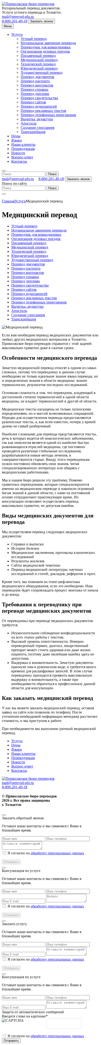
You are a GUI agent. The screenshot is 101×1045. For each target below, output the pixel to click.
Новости (18, 153)
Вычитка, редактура (37, 119)
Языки (16, 140)
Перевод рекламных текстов (43, 111)
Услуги (17, 34)
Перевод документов (37, 77)
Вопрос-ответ (22, 157)
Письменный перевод (38, 56)
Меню (8, 26)
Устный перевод (34, 39)
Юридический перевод (39, 68)
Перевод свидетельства (39, 98)
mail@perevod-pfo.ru (18, 17)
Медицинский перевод (39, 60)
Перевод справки (34, 89)
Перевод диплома (35, 94)
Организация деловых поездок (45, 51)
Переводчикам (23, 149)
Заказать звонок (41, 21)
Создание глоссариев (37, 128)
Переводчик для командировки (46, 47)
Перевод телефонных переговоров (48, 115)
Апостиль (28, 123)
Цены (15, 136)
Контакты (19, 161)
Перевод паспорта (35, 81)
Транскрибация (33, 132)
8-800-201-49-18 (14, 21)
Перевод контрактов (37, 85)
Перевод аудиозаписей (39, 106)
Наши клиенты (23, 144)
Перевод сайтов (33, 102)
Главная (8, 201)
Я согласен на (46, 853)
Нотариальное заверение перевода (48, 43)
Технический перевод (38, 64)
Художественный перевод (41, 73)
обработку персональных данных (57, 853)
